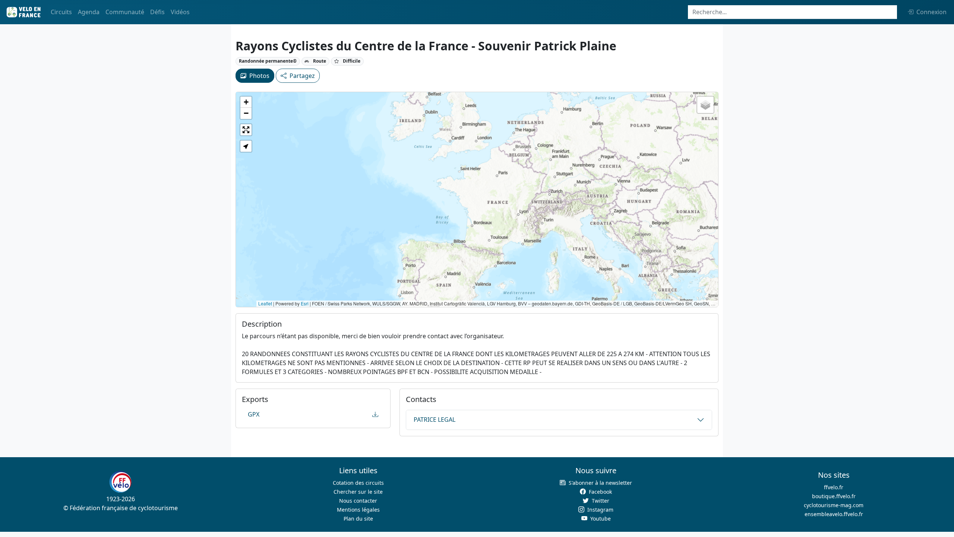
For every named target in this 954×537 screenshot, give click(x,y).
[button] (246, 102)
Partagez (302, 76)
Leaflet (265, 303)
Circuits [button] (61, 12)
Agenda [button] (88, 12)
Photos (259, 76)
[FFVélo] (120, 482)
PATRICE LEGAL (434, 419)
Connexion (931, 12)
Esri (305, 303)
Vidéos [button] (180, 12)
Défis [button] (157, 12)
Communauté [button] (124, 12)
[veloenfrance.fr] (23, 12)
